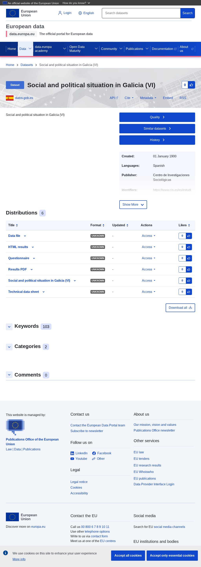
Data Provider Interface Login (154, 484)
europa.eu (38, 526)
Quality (155, 117)
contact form (99, 536)
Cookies (76, 487)
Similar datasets (155, 128)
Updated (118, 225)
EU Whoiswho (144, 472)
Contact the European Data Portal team (97, 425)
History (155, 140)
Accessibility (79, 493)
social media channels (169, 527)
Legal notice (79, 482)
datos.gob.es (24, 98)
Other (101, 458)
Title (11, 225)
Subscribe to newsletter (86, 431)
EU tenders (141, 458)
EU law (139, 452)
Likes (183, 225)
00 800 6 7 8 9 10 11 (95, 527)
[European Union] (36, 517)
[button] (76, 2)
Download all (178, 307)
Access (147, 235)
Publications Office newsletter (154, 430)
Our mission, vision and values (155, 424)
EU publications (145, 478)
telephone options (97, 531)
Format (95, 225)
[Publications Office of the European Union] (36, 426)
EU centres (108, 541)
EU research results (147, 465)
